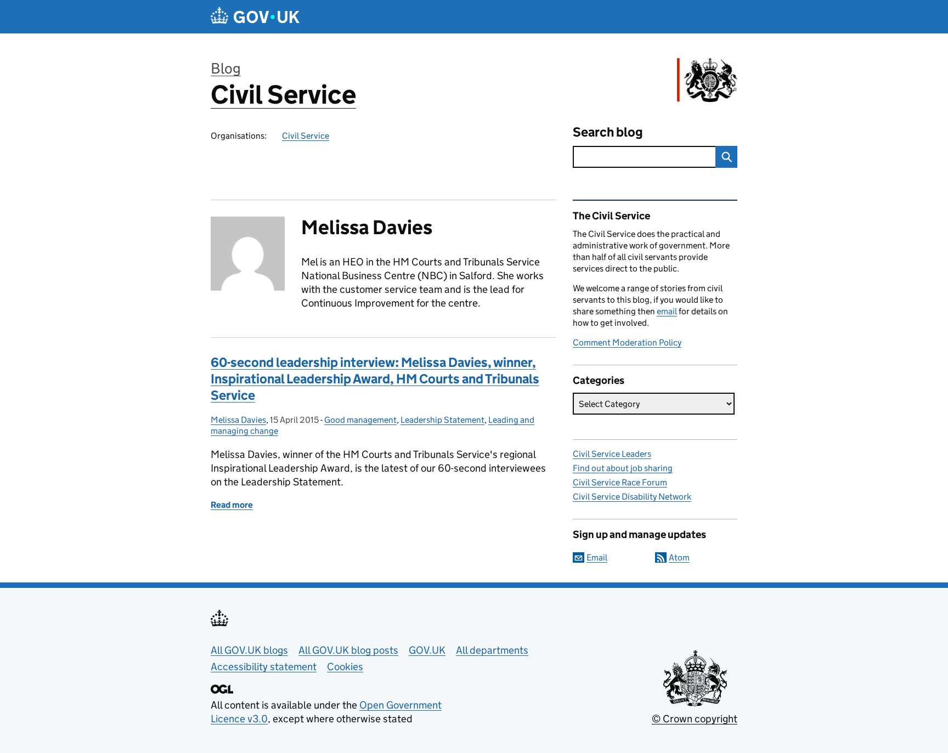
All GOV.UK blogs (249, 650)
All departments (492, 650)
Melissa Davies (238, 420)
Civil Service (283, 94)
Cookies (345, 666)
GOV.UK (427, 650)
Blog (226, 68)
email (667, 311)
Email (596, 557)
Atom (679, 557)
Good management (360, 420)
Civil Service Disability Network (632, 496)
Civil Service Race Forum (620, 482)
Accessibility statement (264, 666)
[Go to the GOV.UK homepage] (255, 17)
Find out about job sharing (623, 468)
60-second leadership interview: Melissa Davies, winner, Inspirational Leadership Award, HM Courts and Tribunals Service (375, 378)
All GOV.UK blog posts (348, 650)
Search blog (608, 132)
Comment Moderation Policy (627, 342)
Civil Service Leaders (612, 454)
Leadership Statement (442, 420)
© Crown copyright (694, 718)
